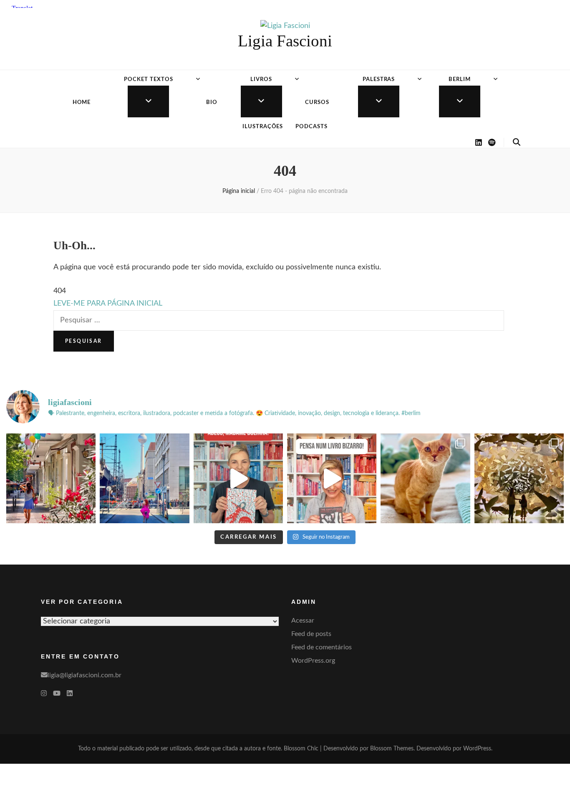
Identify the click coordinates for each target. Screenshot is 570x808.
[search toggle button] (516, 142)
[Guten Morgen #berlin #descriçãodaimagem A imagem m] (51, 478)
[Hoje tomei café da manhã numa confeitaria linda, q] (519, 478)
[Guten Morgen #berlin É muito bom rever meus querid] (425, 478)
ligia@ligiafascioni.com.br (84, 675)
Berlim (460, 79)
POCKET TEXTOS (148, 79)
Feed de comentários (321, 647)
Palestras (379, 79)
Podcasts (311, 126)
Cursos (317, 102)
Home (82, 102)
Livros (261, 79)
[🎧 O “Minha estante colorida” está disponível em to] (238, 478)
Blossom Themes (392, 749)
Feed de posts (311, 634)
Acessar (302, 620)
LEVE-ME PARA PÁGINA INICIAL (107, 303)
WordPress (477, 749)
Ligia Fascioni (285, 41)
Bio (211, 102)
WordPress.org (313, 660)
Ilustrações (262, 126)
